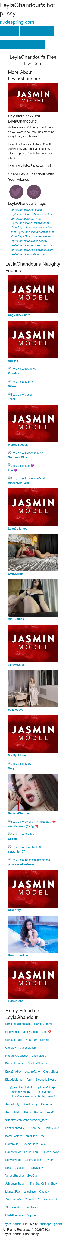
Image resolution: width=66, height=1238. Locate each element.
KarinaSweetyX (44, 1112)
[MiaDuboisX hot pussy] (33, 598)
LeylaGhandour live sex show (29, 241)
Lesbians (11, 44)
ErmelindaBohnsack (18, 1024)
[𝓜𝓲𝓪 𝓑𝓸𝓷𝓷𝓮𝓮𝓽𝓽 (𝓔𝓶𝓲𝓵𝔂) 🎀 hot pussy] (32, 821)
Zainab (29, 1199)
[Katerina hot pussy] (22, 368)
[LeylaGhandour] (33, 97)
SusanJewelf (51, 1152)
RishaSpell (35, 1128)
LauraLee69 (31, 1152)
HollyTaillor (12, 1144)
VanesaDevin (28, 1048)
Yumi (29, 1079)
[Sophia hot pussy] (21, 834)
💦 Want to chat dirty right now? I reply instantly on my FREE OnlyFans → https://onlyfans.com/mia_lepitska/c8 (33, 1091)
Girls (28, 31)
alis (43, 1144)
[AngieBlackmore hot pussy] (33, 293)
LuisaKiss (29, 1191)
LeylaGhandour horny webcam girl (32, 250)
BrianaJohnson (14, 1063)
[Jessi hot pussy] (20, 394)
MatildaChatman (38, 1063)
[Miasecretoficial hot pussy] (26, 478)
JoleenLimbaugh (15, 1183)
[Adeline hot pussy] (33, 339)
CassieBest (50, 1071)
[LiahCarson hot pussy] (33, 979)
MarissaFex (12, 1191)
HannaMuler (13, 1152)
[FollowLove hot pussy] (33, 689)
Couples (34, 44)
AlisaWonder (13, 1207)
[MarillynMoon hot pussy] (33, 734)
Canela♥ (10, 1048)
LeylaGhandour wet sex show (36, 236)
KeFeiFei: (47, 1104)
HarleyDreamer (43, 1024)
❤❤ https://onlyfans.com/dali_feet (26, 1120)
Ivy (42, 1136)
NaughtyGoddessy (17, 1056)
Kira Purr (31, 1040)
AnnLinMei (12, 1112)
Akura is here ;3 (47, 1199)
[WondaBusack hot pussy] (33, 423)
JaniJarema (32, 1207)
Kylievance (12, 1032)
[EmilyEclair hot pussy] (33, 552)
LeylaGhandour (13, 1223)
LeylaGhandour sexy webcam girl (31, 245)
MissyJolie (52, 1128)
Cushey (44, 1191)
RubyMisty (36, 1168)
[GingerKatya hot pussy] (33, 643)
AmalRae (31, 1136)
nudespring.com (17, 21)
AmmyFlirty (12, 1104)
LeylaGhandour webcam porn (29, 254)
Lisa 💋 (46, 1032)
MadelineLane (14, 1215)
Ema (8, 1168)
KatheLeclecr (13, 1136)
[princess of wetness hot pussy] (29, 859)
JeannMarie (32, 1071)
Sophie (31, 1215)
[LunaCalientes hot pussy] (33, 507)
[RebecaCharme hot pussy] (33, 792)
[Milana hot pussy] (21, 381)
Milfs (46, 31)
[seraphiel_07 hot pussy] (25, 847)
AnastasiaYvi (13, 1199)
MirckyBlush (30, 1032)
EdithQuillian (33, 1160)
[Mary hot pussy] (19, 763)
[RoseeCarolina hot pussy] (33, 934)
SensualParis (13, 1040)
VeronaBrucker (14, 1175)
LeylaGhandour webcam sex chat (31, 214)
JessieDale (39, 1056)
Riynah (49, 1160)
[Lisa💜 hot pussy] (21, 465)
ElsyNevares (13, 1160)
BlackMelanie (13, 1079)
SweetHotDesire (46, 1079)
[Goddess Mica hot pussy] (25, 453)
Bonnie (44, 1040)
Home (9, 31)
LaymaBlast (30, 1144)
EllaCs (26, 1112)
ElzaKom (20, 1168)
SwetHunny (30, 1104)
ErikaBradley (13, 1071)
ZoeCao (32, 1175)
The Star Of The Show (44, 1183)
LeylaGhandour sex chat (26, 218)
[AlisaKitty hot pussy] (33, 888)
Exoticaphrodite (15, 1128)
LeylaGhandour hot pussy (26, 210)
